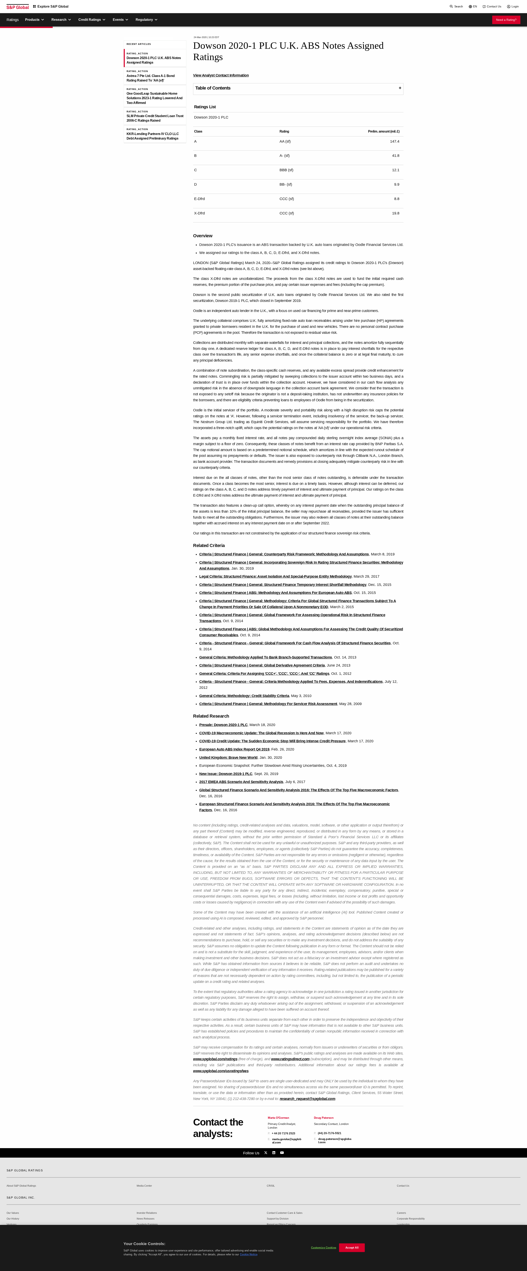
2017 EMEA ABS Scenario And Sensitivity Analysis (241, 782)
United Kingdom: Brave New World (228, 757)
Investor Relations (147, 1213)
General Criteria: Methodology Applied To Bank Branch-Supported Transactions (265, 657)
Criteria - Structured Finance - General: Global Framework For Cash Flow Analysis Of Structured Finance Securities (295, 643)
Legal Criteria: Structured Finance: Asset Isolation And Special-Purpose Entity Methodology (275, 576)
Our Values (13, 1213)
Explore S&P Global (52, 6)
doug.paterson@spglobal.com (334, 1140)
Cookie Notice (249, 1254)
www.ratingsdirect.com (290, 1059)
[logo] (18, 6)
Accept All (352, 1247)
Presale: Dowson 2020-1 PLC (223, 725)
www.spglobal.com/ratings (215, 1059)
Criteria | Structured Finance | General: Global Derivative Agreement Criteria (262, 665)
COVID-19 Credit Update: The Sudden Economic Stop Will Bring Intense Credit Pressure (272, 741)
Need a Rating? (506, 19)
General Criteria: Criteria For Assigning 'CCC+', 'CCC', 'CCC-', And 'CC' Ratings (264, 674)
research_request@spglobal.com (307, 1099)
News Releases (145, 1218)
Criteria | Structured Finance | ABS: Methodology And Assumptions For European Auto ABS (275, 593)
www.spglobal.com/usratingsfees (220, 1071)
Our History (13, 1218)
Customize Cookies (323, 1247)
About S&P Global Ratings (21, 1186)
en (475, 6)
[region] (263, 1248)
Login (515, 6)
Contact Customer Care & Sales (284, 1213)
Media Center (144, 1186)
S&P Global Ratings (25, 1170)
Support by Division (278, 1218)
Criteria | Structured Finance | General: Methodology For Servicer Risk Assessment (268, 704)
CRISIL (271, 1186)
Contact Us (494, 6)
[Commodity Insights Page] (266, 1153)
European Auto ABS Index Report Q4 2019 (234, 749)
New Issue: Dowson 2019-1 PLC (225, 774)
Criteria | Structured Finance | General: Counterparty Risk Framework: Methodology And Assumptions (284, 554)
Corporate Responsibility (411, 1218)
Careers (401, 1213)
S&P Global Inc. (21, 1197)
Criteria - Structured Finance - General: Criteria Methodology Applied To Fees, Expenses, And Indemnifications (291, 682)
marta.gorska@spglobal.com (286, 1140)
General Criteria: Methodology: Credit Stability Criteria (244, 696)
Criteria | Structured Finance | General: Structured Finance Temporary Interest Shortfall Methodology (282, 585)
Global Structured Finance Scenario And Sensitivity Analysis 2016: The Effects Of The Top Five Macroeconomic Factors (298, 790)
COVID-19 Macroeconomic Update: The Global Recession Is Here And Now (261, 733)
